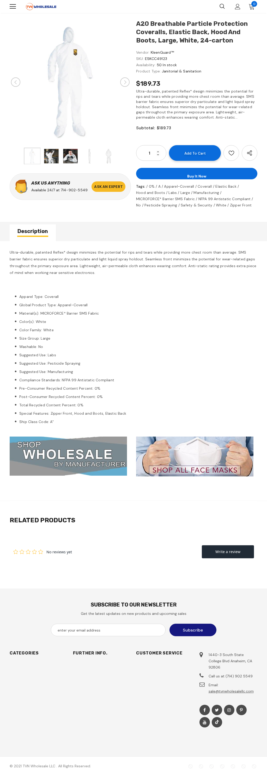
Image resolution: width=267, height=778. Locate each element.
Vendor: (142, 52)
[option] (70, 82)
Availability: (146, 65)
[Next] (125, 82)
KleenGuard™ (162, 52)
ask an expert (108, 186)
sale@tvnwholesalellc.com (231, 691)
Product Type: (148, 71)
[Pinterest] (241, 710)
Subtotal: (145, 128)
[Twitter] (217, 710)
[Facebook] (204, 710)
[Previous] (15, 82)
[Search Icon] (222, 6)
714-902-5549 (74, 190)
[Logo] (41, 6)
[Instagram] (229, 710)
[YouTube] (204, 722)
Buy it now (196, 176)
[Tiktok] (217, 722)
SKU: (140, 58)
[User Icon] (237, 6)
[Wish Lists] (231, 153)
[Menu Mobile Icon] (13, 6)
